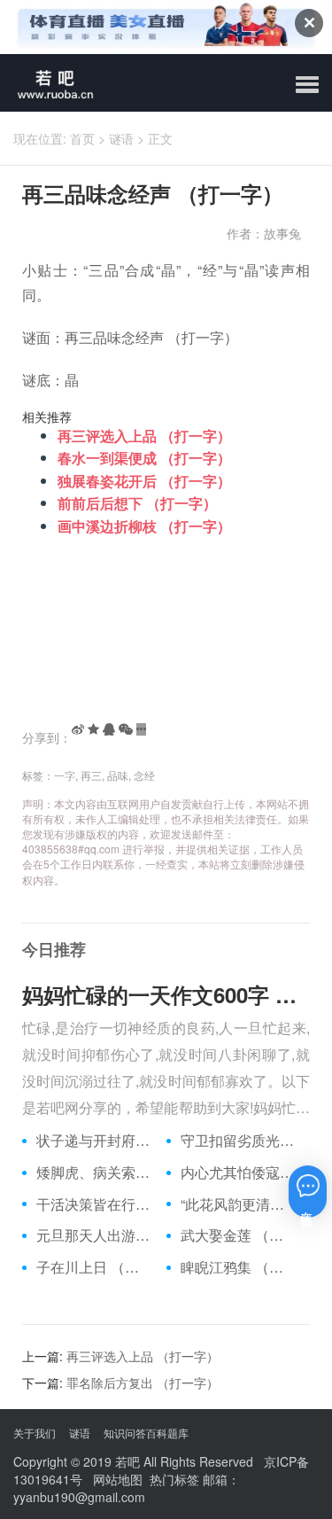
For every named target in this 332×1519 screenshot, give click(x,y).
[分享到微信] (126, 729)
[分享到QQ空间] (93, 729)
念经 (144, 775)
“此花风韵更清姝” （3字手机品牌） (239, 1204)
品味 (117, 775)
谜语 (121, 138)
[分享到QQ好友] (109, 729)
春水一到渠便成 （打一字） (144, 458)
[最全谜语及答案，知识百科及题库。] (49, 83)
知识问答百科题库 (146, 1432)
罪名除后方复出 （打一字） (142, 1382)
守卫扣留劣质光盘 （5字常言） (239, 1140)
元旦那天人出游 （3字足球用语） (94, 1235)
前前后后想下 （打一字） (137, 503)
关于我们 (34, 1432)
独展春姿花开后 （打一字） (144, 481)
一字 (64, 775)
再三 (91, 775)
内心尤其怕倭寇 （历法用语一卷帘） (239, 1172)
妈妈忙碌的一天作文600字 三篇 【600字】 (166, 994)
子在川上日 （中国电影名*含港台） (94, 1267)
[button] (307, 85)
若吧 (127, 1461)
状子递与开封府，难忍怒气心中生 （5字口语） (94, 1140)
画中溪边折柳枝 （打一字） (144, 526)
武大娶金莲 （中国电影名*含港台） (239, 1235)
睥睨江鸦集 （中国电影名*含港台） (239, 1267)
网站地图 (118, 1479)
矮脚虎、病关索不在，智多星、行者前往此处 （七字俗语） (94, 1172)
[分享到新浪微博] (78, 729)
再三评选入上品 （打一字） (144, 435)
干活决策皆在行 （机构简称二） (94, 1204)
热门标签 (174, 1479)
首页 (82, 138)
